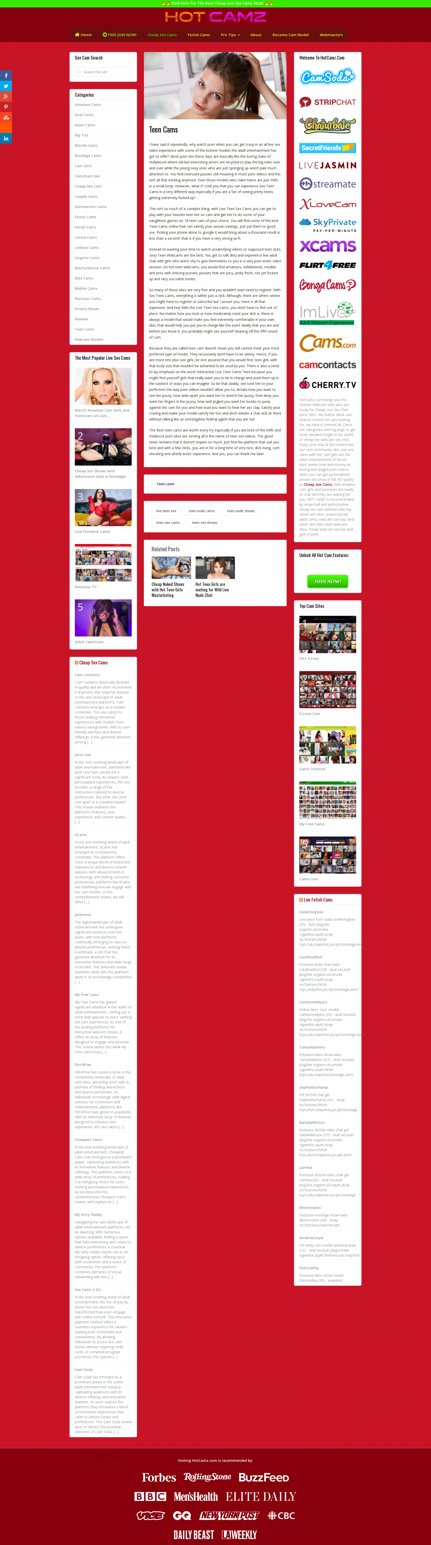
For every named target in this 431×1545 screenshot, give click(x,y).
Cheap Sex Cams (162, 34)
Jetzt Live (83, 754)
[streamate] (327, 184)
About (256, 34)
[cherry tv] (327, 383)
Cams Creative (312, 768)
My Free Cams (87, 994)
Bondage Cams (88, 155)
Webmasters (331, 34)
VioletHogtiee (311, 912)
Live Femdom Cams (92, 531)
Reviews (81, 319)
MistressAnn (310, 1207)
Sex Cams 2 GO (88, 1289)
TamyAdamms (312, 1047)
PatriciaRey (309, 1267)
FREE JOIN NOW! (122, 34)
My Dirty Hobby (88, 1214)
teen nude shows (241, 510)
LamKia (305, 1167)
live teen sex (166, 510)
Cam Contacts (87, 674)
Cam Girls (83, 165)
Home (86, 34)
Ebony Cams (85, 216)
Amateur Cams (88, 104)
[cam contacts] (327, 365)
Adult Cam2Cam (89, 641)
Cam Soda (84, 1369)
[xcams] (327, 247)
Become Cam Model (291, 34)
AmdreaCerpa (311, 1237)
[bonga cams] (327, 286)
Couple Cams (86, 196)
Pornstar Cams (88, 298)
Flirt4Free (83, 1064)
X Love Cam (309, 713)
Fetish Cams (199, 34)
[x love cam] (327, 205)
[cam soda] (327, 76)
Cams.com (308, 878)
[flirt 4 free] (327, 266)
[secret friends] (327, 148)
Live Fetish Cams (318, 899)
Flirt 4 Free (309, 658)
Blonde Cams (86, 145)
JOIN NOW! (327, 581)
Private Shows (87, 308)
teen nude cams (202, 510)
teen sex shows (204, 522)
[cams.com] (327, 344)
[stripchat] (327, 102)
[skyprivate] (327, 226)
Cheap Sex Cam (88, 186)
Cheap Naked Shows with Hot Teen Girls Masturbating (168, 589)
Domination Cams (91, 206)
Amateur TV (86, 586)
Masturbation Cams (92, 268)
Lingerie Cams (87, 257)
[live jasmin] (327, 166)
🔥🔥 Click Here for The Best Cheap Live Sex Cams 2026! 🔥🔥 (217, 2)
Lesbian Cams (87, 247)
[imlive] (327, 314)
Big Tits (81, 135)
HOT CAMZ (79, 1455)
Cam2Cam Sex (87, 176)
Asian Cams (85, 125)
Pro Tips (228, 34)
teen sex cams (168, 522)
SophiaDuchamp (313, 1087)
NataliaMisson (312, 1122)
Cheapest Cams (88, 1139)
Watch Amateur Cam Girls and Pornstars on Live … (102, 413)
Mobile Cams (86, 288)
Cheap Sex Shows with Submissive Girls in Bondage (100, 473)
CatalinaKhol (310, 957)
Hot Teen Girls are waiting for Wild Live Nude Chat (212, 589)
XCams (81, 834)
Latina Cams (86, 237)
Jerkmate (83, 914)
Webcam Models (89, 339)
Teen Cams (165, 484)
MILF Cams (84, 278)
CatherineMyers (313, 1002)
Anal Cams (84, 114)
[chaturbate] (327, 126)
